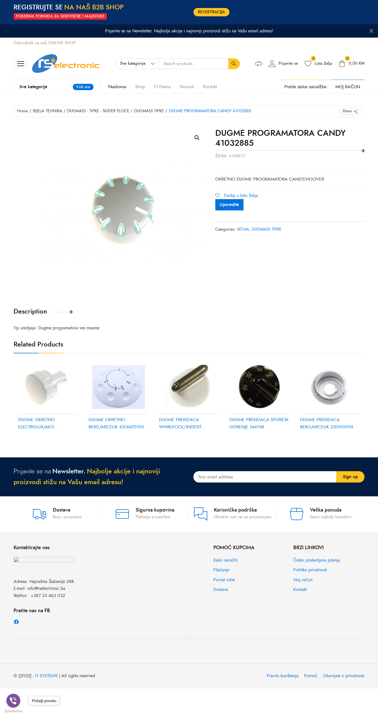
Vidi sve (83, 87)
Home (22, 111)
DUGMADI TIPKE (149, 111)
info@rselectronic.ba (46, 588)
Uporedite (229, 204)
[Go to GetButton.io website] (13, 711)
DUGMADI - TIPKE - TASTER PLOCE (98, 111)
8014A (243, 229)
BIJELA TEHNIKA (47, 111)
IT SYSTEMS (46, 676)
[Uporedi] (258, 63)
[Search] (234, 63)
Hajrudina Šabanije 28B (51, 581)
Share (347, 111)
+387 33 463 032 (48, 595)
